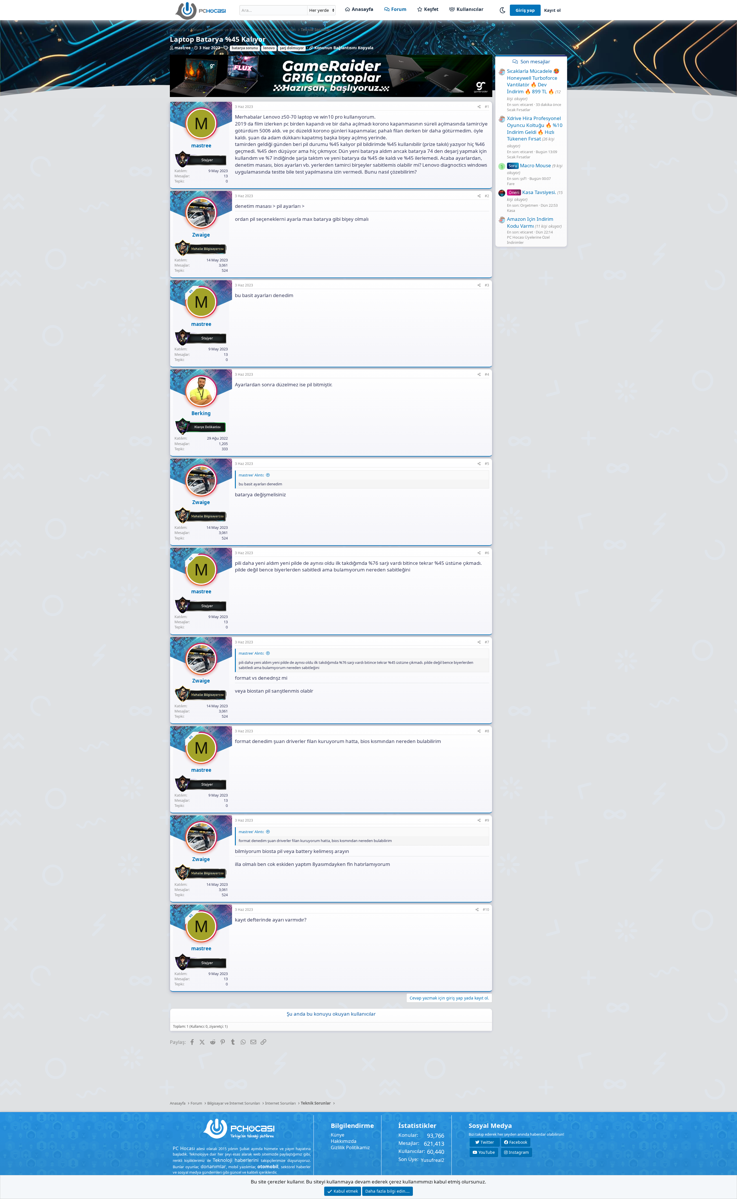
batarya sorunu (245, 47)
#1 (487, 106)
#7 (487, 642)
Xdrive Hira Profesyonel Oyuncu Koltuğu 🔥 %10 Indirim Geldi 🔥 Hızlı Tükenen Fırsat (535, 128)
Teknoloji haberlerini (236, 1160)
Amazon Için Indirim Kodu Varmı (530, 222)
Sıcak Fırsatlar (518, 109)
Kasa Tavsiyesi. (532, 192)
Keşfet (431, 9)
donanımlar (213, 1166)
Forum (399, 9)
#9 (487, 820)
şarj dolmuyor (292, 47)
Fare (510, 183)
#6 (487, 552)
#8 (487, 731)
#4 (487, 374)
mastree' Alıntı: (251, 475)
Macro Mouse (530, 165)
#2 (487, 195)
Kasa (511, 210)
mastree (182, 47)
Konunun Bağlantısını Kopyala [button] (343, 47)
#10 (486, 909)
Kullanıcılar (470, 9)
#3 (487, 285)
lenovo (269, 47)
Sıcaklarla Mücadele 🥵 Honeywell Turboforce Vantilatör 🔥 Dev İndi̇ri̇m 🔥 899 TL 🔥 (533, 81)
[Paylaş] (479, 107)
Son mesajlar (535, 61)
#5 (487, 463)
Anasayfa (362, 9)
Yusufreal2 (432, 1160)
